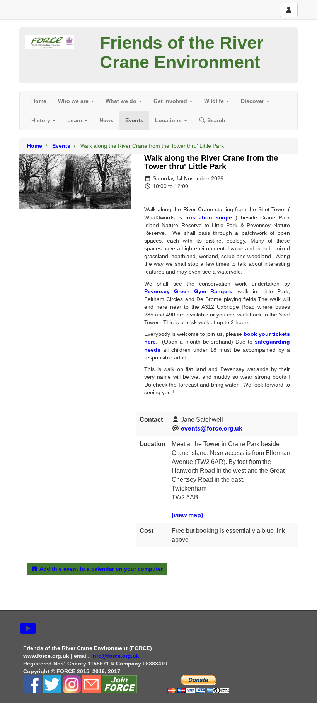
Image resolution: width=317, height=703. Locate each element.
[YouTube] (28, 628)
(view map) (187, 515)
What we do (122, 101)
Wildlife (214, 101)
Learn (75, 120)
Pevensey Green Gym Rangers (188, 291)
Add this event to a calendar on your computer (100, 569)
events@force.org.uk (211, 428)
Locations (169, 120)
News (106, 120)
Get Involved (171, 101)
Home (38, 101)
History (41, 120)
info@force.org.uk (116, 656)
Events (134, 120)
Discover (253, 101)
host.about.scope (208, 217)
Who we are (74, 101)
